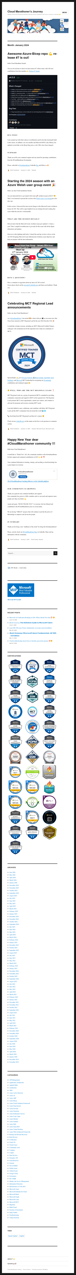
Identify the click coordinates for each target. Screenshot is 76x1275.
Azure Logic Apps (14, 1116)
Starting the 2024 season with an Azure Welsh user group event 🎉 (32, 183)
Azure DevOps (13, 1108)
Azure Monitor (13, 1119)
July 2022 (12, 984)
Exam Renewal (13, 1160)
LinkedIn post (20, 421)
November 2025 (14, 888)
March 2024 (12, 937)
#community (47, 380)
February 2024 (13, 940)
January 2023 (13, 968)
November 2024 (14, 919)
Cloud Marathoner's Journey (25, 11)
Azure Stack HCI (14, 1127)
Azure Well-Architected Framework (19, 1132)
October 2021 (13, 1007)
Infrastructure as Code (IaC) (17, 1186)
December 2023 (14, 945)
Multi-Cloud (13, 1207)
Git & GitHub (13, 1166)
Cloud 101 (12, 1142)
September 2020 (14, 1039)
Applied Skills (13, 1085)
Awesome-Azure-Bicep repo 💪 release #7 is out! (32, 55)
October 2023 (13, 948)
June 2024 (12, 929)
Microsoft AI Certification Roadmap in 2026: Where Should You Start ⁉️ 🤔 (32, 617)
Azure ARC (12, 1098)
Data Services (13, 1155)
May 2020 (12, 1049)
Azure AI (12, 1095)
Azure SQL (12, 1124)
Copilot (11, 1153)
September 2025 (14, 893)
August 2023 (13, 953)
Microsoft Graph (14, 1197)
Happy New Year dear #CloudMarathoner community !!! (31, 441)
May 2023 (12, 961)
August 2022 (13, 981)
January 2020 (13, 1057)
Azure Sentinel (13, 1121)
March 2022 (12, 994)
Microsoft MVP (14, 1202)
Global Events (13, 1171)
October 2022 (13, 976)
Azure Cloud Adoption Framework (19, 1103)
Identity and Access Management (19, 1181)
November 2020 (14, 1033)
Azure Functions (14, 1111)
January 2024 (13, 942)
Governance (12, 1176)
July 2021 (12, 1015)
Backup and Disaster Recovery (18, 1134)
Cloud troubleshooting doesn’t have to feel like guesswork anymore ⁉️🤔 (30, 641)
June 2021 (12, 1018)
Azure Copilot (12, 1236)
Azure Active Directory (16, 1093)
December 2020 (14, 1031)
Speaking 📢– (12, 1263)
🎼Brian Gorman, (38, 378)
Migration (12, 1205)
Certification (13, 1140)
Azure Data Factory (15, 1106)
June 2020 (12, 1046)
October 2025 (13, 890)
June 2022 (12, 987)
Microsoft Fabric (14, 1194)
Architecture (13, 1088)
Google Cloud (13, 1173)
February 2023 (13, 966)
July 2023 (12, 955)
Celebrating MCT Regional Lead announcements (30, 305)
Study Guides (13, 1212)
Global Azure (13, 1168)
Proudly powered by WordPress (40, 1269)
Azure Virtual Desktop (16, 1129)
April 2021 (12, 1023)
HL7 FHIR (12, 1179)
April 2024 (12, 935)
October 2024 (13, 922)
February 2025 (13, 911)
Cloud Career (34, 539)
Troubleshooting (14, 1215)
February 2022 (13, 997)
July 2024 (12, 927)
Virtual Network (14, 1218)
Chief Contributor (14, 170)
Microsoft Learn (50, 429)
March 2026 (12, 880)
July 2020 (12, 1044)
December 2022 (14, 971)
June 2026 (12, 872)
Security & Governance (16, 1210)
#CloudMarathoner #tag (30, 532)
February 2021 (13, 1028)
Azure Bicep (13, 1101)
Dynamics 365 (13, 1158)
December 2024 (14, 916)
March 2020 (12, 1054)
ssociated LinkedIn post (31, 285)
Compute (12, 1150)
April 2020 (12, 1052)
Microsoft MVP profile (14, 600)
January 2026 (13, 883)
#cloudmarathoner (24, 165)
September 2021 (14, 1010)
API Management (14, 1080)
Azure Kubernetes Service (17, 1114)
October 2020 (13, 1036)
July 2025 (12, 898)
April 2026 (12, 877)
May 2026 (12, 875)
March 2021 (12, 1026)
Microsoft (19, 380)
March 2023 (12, 963)
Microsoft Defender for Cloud (18, 1192)
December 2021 (14, 1002)
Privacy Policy (27, 1269)
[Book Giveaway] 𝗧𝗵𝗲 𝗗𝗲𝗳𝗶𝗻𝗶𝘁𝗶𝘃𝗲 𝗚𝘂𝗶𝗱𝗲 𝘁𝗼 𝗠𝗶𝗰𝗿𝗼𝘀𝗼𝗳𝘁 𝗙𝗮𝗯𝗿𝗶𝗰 (31, 623)
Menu (64, 12)
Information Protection (15, 1184)
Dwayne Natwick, (27, 378)
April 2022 (12, 992)
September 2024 (14, 924)
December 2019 (14, 1059)
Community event (14, 1147)
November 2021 (14, 1005)
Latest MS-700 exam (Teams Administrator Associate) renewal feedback (30, 628)
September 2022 (14, 979)
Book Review (13, 1137)
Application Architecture (16, 1082)
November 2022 (14, 974)
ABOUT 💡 (11, 1259)
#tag (37, 165)
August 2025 (13, 896)
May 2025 (12, 903)
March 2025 (12, 909)
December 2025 (14, 885)
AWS (10, 1090)
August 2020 (13, 1041)
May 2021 (12, 1020)
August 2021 (13, 1013)
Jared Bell (47, 378)
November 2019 (14, 1062)
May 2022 (12, 989)
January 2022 (13, 1000)
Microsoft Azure (41, 429)
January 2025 (13, 914)
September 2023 (14, 950)
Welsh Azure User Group (44, 198)
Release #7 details (34, 71)
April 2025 (12, 906)
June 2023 (12, 958)
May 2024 (12, 932)
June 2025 (12, 901)
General (34, 170)
